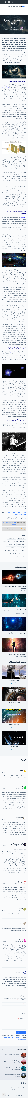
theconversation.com (20, 514)
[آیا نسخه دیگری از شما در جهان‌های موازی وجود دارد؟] (14, 600)
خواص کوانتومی (21, 544)
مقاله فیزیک (13, 554)
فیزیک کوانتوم (15, 550)
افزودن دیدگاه (21, 1019)
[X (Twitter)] (9, 2)
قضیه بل (7, 550)
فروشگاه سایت (17, 1088)
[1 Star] (25, 529)
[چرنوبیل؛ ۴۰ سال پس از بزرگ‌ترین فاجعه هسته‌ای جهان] (23, 1062)
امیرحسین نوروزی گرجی (17, 844)
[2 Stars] (23, 529)
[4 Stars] (20, 529)
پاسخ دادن (4, 772)
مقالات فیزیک (12, 29)
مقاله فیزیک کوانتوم (20, 557)
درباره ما (11, 1088)
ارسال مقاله (14, 1090)
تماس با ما (6, 1088)
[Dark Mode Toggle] (3, 1094)
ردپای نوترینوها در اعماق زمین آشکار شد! (16, 633)
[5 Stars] (18, 529)
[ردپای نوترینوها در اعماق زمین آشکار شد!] (14, 624)
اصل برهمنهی (11, 538)
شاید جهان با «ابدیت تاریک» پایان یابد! (17, 654)
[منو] (3, 6)
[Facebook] (12, 2)
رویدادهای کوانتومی (10, 544)
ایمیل (23, 1009)
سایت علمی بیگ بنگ (13, 6)
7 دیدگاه (18, 614)
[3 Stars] (21, 529)
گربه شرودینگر (21, 554)
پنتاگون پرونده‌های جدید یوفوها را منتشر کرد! (12, 1075)
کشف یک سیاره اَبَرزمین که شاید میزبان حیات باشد (12, 1055)
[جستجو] (2, 1)
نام (24, 1004)
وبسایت (23, 1013)
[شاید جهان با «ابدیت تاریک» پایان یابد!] (14, 645)
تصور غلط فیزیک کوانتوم (19, 541)
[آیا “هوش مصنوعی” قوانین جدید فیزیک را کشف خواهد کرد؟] (14, 577)
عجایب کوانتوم (21, 547)
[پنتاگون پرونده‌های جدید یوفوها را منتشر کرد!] (23, 1075)
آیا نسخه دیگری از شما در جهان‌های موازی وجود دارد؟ (11, 1068)
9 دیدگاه (6, 29)
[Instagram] (5, 2)
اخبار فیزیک (20, 29)
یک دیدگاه (17, 656)
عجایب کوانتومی (11, 547)
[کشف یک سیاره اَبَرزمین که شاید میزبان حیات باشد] (23, 1055)
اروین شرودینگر (21, 538)
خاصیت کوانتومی (7, 541)
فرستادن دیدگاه (21, 1032)
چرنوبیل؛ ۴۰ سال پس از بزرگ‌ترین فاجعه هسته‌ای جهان (12, 1062)
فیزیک (17, 29)
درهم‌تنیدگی (23, 217)
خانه (23, 1088)
